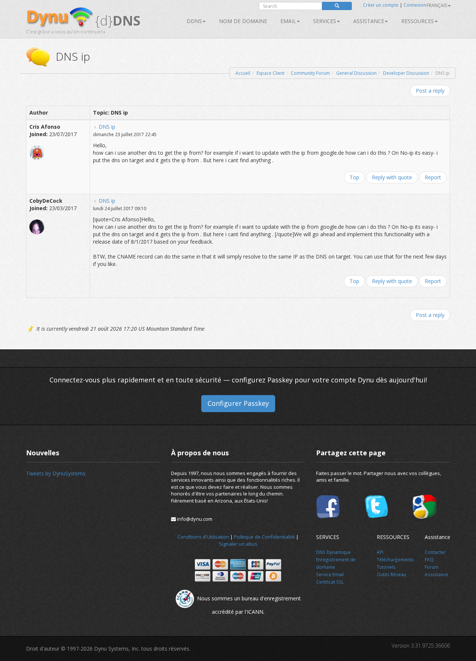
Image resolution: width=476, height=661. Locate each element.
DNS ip (107, 126)
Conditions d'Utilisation (203, 536)
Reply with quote (392, 177)
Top (354, 177)
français (437, 5)
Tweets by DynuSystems (56, 473)
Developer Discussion (406, 73)
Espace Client (270, 73)
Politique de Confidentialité (264, 536)
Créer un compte (381, 5)
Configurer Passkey (238, 403)
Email (288, 21)
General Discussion (356, 73)
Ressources (417, 21)
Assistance (368, 21)
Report (433, 177)
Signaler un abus (238, 543)
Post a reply (430, 90)
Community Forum (310, 73)
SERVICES (324, 21)
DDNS (194, 21)
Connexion (414, 5)
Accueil (242, 73)
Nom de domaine (243, 21)
